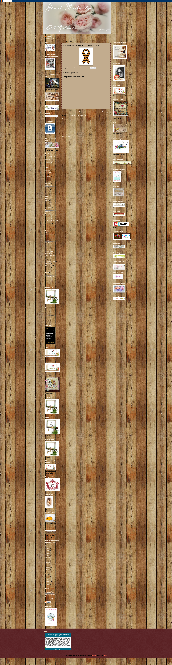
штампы (47, 272)
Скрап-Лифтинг (49, 249)
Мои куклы (48, 211)
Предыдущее (106, 112)
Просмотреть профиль (50, 38)
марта (47, 579)
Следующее (65, 112)
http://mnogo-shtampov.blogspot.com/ (51, 597)
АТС (46, 174)
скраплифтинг (48, 253)
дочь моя (47, 189)
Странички (48, 263)
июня (47, 572)
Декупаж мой (48, 185)
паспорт (47, 230)
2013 (47, 550)
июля (47, 569)
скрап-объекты (49, 251)
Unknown (48, 36)
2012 (47, 553)
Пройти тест (57, 649)
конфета (47, 200)
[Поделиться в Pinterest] (95, 68)
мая (47, 574)
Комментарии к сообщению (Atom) (80, 115)
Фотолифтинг (48, 265)
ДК (45, 187)
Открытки (47, 228)
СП (45, 259)
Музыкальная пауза (50, 216)
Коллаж (47, 196)
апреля (48, 576)
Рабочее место (48, 242)
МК (46, 209)
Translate (55, 118)
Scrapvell (47, 283)
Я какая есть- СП (49, 276)
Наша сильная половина (51, 220)
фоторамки (48, 267)
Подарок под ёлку (49, 234)
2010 (47, 584)
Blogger (105, 655)
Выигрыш (47, 183)
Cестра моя (48, 278)
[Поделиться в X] (93, 68)
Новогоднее (48, 223)
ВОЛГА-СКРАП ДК (50, 181)
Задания (47, 192)
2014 (47, 548)
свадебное (47, 247)
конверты (47, 198)
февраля (48, 581)
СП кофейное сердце (50, 261)
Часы (46, 270)
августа (48, 567)
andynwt (94, 655)
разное (46, 244)
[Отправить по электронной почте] (90, 68)
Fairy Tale (47, 281)
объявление (48, 226)
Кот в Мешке (48, 207)
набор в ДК (48, 218)
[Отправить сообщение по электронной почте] (88, 68)
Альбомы (47, 170)
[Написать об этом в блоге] (91, 68)
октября (48, 562)
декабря (48, 557)
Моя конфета (48, 213)
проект (46, 236)
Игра (46, 194)
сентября (48, 564)
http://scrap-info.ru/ (50, 594)
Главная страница (85, 112)
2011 (47, 555)
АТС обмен (47, 176)
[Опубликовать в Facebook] (94, 68)
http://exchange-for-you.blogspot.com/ (50, 591)
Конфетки (47, 205)
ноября (48, 560)
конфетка (47, 202)
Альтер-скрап (48, 172)
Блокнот (47, 179)
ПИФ (46, 232)
